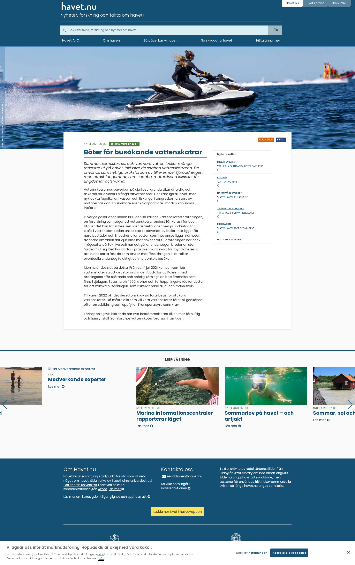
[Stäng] (348, 552)
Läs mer (115, 489)
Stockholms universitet (129, 480)
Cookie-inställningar (251, 553)
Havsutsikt (339, 3)
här (101, 558)
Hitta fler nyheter (229, 239)
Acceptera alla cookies (289, 553)
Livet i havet (315, 3)
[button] (350, 404)
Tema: (125, 144)
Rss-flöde (267, 139)
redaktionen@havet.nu (184, 476)
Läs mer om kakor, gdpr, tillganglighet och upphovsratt (105, 496)
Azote (102, 489)
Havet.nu (292, 3)
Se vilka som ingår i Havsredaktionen (175, 486)
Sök (274, 30)
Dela (282, 139)
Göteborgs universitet (80, 485)
